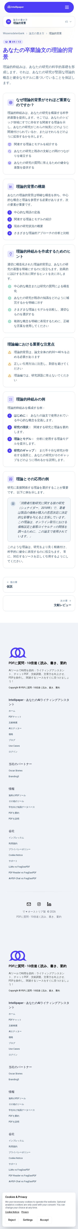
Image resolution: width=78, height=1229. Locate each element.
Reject (12, 1220)
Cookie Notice (12, 1212)
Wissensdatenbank (13, 33)
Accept (44, 1220)
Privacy (25, 1212)
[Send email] (28, 904)
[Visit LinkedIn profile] (49, 904)
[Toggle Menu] (67, 7)
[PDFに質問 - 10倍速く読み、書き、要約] (16, 7)
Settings (28, 1220)
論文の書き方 (36, 33)
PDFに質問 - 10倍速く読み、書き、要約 (39, 917)
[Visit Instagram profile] (39, 904)
